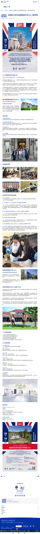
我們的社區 (3, 512)
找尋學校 (4, 2)
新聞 (2, 513)
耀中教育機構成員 (10, 522)
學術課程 (3, 507)
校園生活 (3, 510)
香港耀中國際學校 (6, 1)
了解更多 (28, 530)
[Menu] (38, 1)
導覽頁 (2, 527)
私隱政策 (12, 527)
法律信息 (7, 527)
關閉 (37, 530)
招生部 (3, 509)
